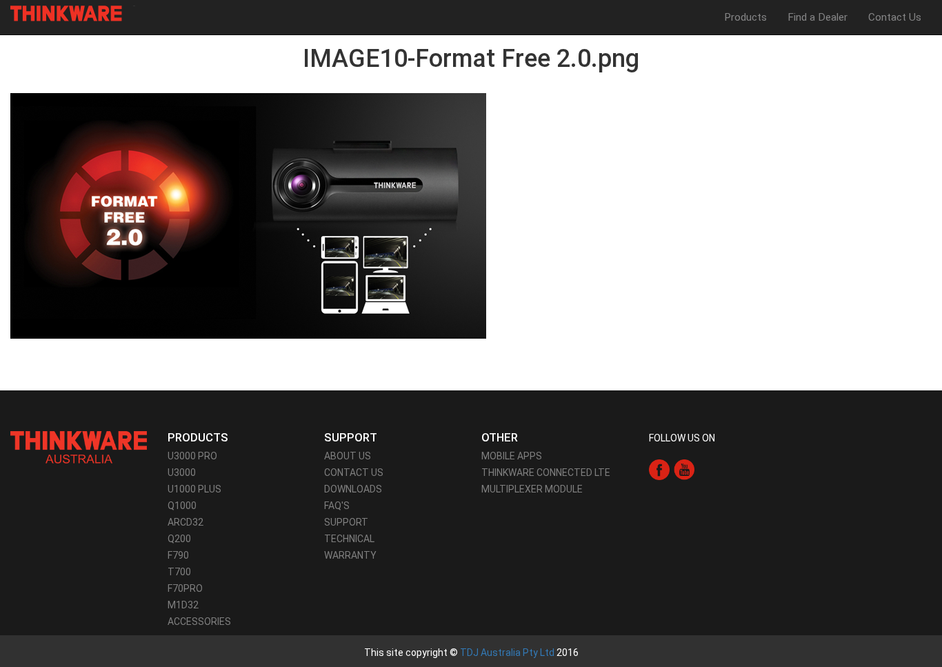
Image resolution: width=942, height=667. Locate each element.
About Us (347, 455)
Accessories (199, 621)
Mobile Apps (511, 455)
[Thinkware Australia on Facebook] (659, 469)
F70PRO (185, 588)
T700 (179, 571)
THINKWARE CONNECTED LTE (545, 472)
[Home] (71, 13)
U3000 (182, 472)
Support (346, 522)
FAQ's (337, 505)
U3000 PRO (192, 455)
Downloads (353, 489)
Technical (349, 538)
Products (745, 17)
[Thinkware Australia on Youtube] (684, 469)
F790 (178, 555)
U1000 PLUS (194, 489)
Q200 (179, 538)
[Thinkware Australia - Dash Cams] (78, 446)
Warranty (350, 555)
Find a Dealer (818, 17)
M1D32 (183, 604)
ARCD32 (185, 522)
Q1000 (182, 505)
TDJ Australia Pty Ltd (507, 652)
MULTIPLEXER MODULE (532, 489)
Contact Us (894, 17)
